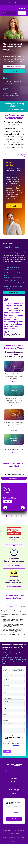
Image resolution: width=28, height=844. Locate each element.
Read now (14, 381)
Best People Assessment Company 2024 (14, 544)
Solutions (14, 782)
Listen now (14, 405)
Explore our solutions (14, 66)
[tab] (6, 155)
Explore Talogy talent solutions (14, 205)
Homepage (14, 778)
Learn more (14, 430)
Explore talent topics (14, 478)
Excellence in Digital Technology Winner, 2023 (14, 566)
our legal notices (6, 635)
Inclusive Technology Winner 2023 (14, 586)
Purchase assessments (9, 13)
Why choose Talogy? (14, 292)
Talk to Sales (14, 71)
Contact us (22, 13)
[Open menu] (3, 8)
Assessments (14, 786)
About (14, 793)
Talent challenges (14, 790)
